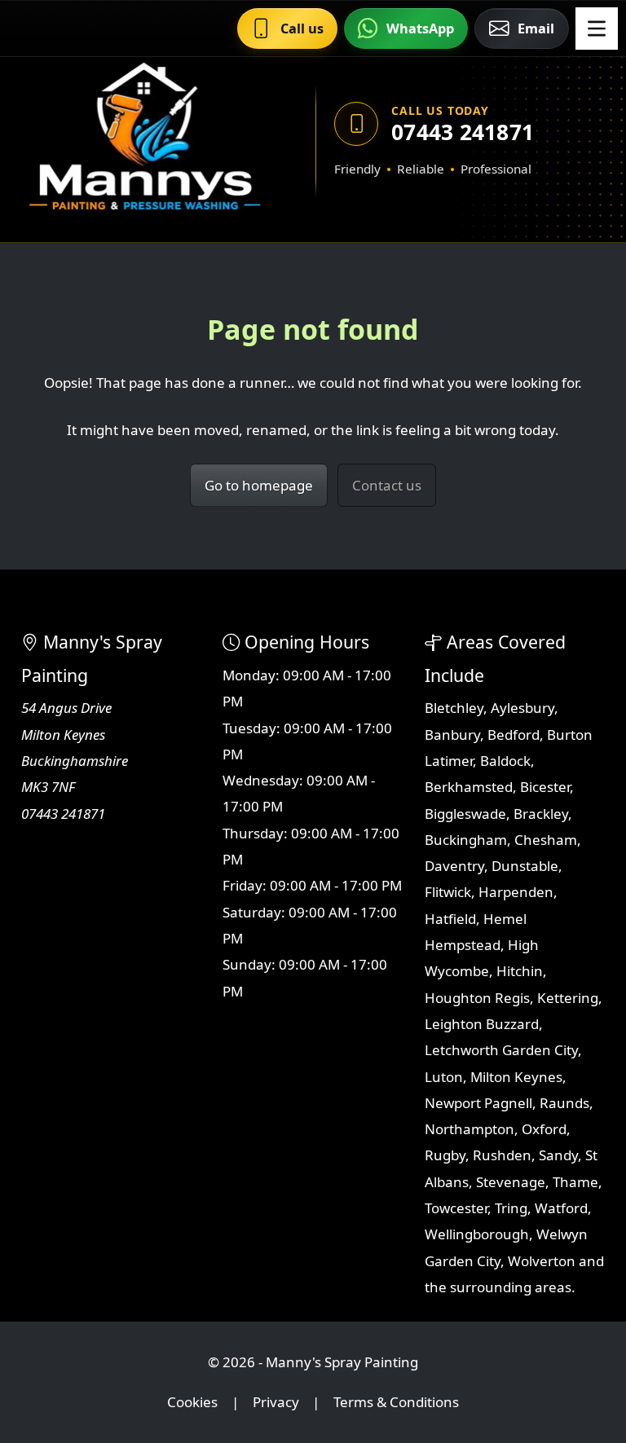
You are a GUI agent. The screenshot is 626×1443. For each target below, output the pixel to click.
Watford (561, 1208)
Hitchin (519, 970)
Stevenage (510, 1181)
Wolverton (541, 1261)
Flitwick (448, 891)
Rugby (445, 1155)
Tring (511, 1208)
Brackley (541, 813)
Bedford (513, 734)
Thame (575, 1181)
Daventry (454, 865)
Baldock (505, 760)
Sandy (558, 1155)
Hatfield (450, 918)
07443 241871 (462, 132)
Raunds (564, 1102)
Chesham (545, 839)
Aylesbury (522, 707)
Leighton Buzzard (482, 1023)
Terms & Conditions (396, 1401)
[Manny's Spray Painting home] (144, 141)
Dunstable (525, 865)
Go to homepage (259, 485)
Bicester (545, 786)
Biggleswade (465, 813)
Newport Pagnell (478, 1102)
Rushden (502, 1155)
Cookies (192, 1401)
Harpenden (515, 891)
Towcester (456, 1208)
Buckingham (466, 839)
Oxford (544, 1129)
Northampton (469, 1129)
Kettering (567, 997)
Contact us (386, 485)
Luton (444, 1076)
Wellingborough (477, 1234)
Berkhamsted (469, 786)
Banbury (452, 734)
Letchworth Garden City (501, 1049)
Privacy (276, 1401)
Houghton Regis (477, 997)
